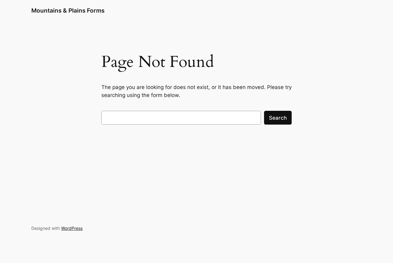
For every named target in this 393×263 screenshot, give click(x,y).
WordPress (72, 228)
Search (278, 118)
